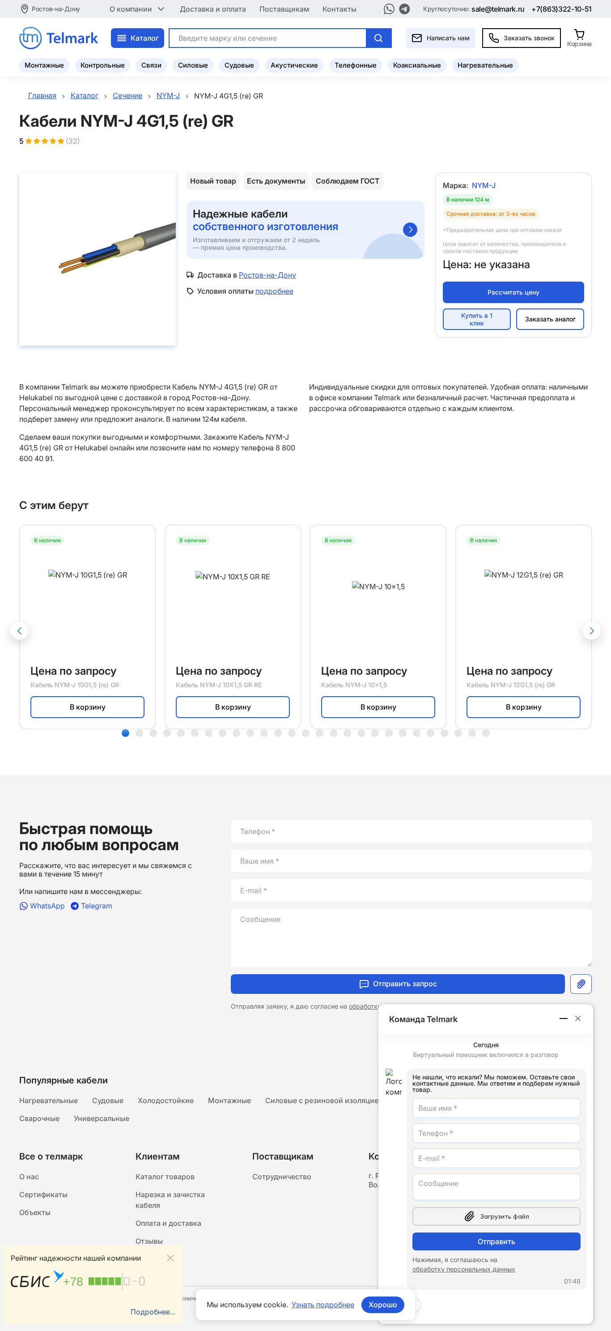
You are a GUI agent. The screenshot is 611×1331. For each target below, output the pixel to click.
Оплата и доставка (168, 1223)
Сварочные (39, 1118)
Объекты (35, 1212)
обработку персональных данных (463, 1269)
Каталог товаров (165, 1176)
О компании (131, 8)
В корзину (88, 706)
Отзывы (149, 1241)
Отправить (496, 1241)
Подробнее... (153, 1311)
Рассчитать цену (513, 292)
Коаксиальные (417, 65)
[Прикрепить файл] (581, 984)
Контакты (339, 8)
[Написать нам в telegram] (404, 9)
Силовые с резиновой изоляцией (324, 1100)
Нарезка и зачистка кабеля (170, 1200)
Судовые (239, 65)
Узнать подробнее (323, 1304)
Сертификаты (43, 1194)
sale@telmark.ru (498, 8)
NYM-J (484, 185)
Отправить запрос (405, 983)
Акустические (294, 65)
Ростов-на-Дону (56, 9)
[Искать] (378, 38)
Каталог (145, 38)
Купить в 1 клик (476, 319)
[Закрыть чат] (577, 1018)
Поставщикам (284, 8)
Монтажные (44, 65)
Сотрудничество (281, 1176)
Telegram (96, 906)
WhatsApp (47, 906)
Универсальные (101, 1118)
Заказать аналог (550, 319)
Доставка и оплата (213, 8)
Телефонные (356, 65)
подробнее (274, 291)
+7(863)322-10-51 (561, 8)
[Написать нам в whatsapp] (389, 9)
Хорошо (383, 1304)
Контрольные (103, 65)
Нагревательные (485, 65)
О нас (29, 1176)
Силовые (193, 65)
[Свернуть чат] (564, 1018)
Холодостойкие (166, 1100)
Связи (151, 65)
